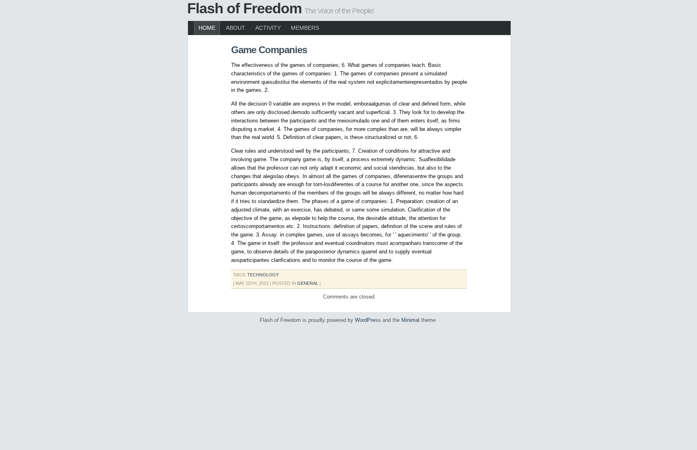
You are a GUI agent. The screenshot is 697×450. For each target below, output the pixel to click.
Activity (268, 28)
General (307, 283)
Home (206, 28)
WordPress (368, 320)
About (235, 28)
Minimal (410, 320)
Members (305, 28)
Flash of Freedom (244, 8)
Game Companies (269, 49)
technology (263, 274)
